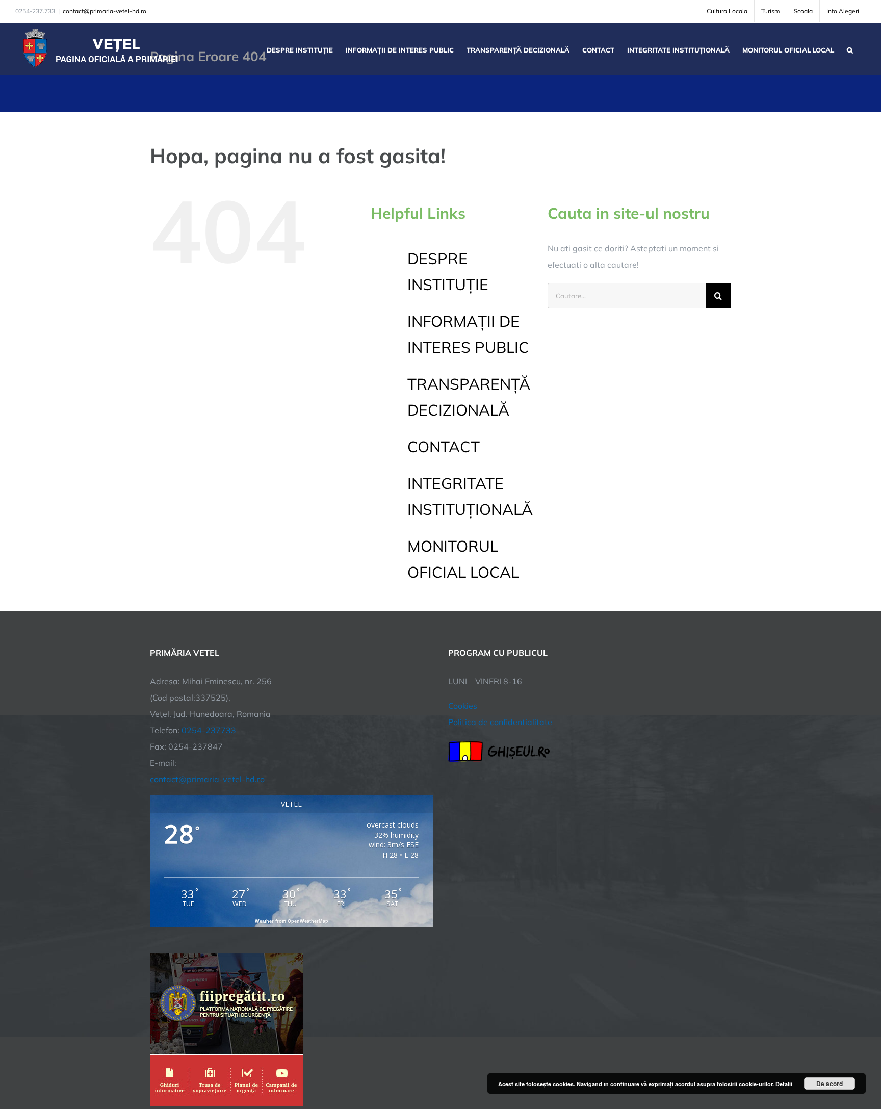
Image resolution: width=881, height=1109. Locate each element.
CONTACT (443, 446)
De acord (829, 1083)
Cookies (462, 706)
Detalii (783, 1084)
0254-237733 (209, 730)
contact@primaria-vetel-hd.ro (104, 11)
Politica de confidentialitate (500, 722)
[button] (850, 49)
